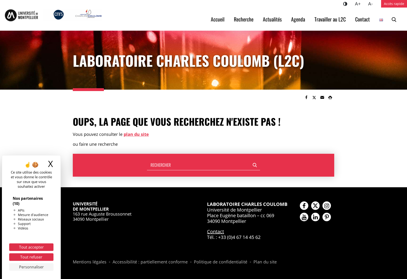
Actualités (272, 19)
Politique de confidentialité (220, 262)
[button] (322, 97)
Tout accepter (31, 247)
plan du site (136, 134)
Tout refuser (31, 257)
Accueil (217, 19)
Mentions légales (89, 262)
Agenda (298, 19)
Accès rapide (394, 3)
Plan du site (265, 262)
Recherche (243, 19)
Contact (362, 19)
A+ (359, 3)
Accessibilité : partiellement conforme (150, 262)
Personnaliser (31, 267)
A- (372, 3)
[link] (306, 97)
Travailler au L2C (330, 19)
